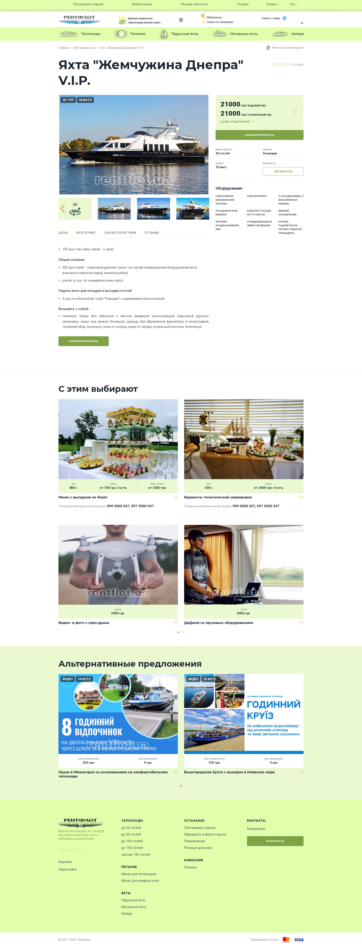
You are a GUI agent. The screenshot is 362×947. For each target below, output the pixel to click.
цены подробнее (235, 121)
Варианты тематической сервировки (218, 497)
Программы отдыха (199, 828)
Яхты (126, 893)
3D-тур (68, 100)
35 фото (210, 679)
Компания (193, 860)
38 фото (85, 100)
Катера (126, 914)
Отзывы (190, 867)
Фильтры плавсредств (288, 47)
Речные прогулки (198, 848)
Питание (129, 867)
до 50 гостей (131, 834)
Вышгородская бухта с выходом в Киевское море (229, 772)
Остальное (194, 820)
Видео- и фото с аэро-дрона (83, 623)
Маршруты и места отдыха (205, 834)
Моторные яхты (133, 907)
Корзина (65, 862)
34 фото (84, 679)
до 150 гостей (132, 848)
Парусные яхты (133, 900)
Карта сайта (67, 869)
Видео (68, 679)
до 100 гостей (132, 841)
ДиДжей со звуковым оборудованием (218, 623)
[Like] (295, 112)
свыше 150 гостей (135, 854)
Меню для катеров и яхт (140, 881)
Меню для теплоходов (138, 874)
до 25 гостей (131, 828)
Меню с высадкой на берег (83, 497)
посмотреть (283, 171)
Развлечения (194, 841)
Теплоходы (132, 820)
